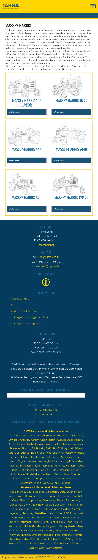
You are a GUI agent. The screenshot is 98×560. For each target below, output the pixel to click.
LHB (25, 526)
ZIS (56, 482)
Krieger (14, 521)
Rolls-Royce (18, 474)
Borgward (67, 448)
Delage (24, 457)
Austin (78, 439)
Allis (22, 491)
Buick (34, 452)
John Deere (54, 517)
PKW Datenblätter (46, 410)
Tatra (67, 474)
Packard (65, 470)
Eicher (28, 504)
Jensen (31, 461)
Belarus (39, 491)
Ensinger (38, 504)
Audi (70, 439)
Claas (22, 500)
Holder (59, 513)
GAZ (61, 457)
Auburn (61, 439)
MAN (32, 526)
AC (10, 435)
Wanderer (73, 478)
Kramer (75, 517)
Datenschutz (25, 557)
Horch (12, 461)
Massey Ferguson (47, 526)
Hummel (77, 513)
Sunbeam (47, 474)
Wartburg (26, 482)
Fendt (78, 504)
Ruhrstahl (43, 539)
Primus (77, 534)
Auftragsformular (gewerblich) (29, 317)
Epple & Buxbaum (55, 504)
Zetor (42, 547)
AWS (49, 444)
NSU (21, 470)
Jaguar (22, 461)
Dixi (32, 457)
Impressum (9, 557)
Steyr (71, 539)
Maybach (25, 465)
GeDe (45, 509)
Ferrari (40, 457)
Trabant (26, 478)
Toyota (17, 478)
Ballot (57, 444)
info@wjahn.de (50, 266)
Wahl (50, 543)
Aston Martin (47, 439)
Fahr (70, 504)
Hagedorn (14, 513)
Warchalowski (62, 543)
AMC (80, 435)
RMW (25, 539)
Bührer (52, 496)
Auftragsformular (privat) (26, 323)
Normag (14, 534)
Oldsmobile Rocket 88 (38, 470)
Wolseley (48, 482)
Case (15, 500)
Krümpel (25, 521)
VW (63, 478)
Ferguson (17, 509)
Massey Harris (67, 526)
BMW (56, 448)
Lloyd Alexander (72, 461)
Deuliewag (49, 500)
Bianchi (25, 448)
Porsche (76, 470)
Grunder (55, 509)
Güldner (66, 509)
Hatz (50, 513)
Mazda (36, 465)
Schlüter (55, 539)
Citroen (13, 457)
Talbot (58, 474)
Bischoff (72, 491)
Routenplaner (46, 244)
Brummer (31, 496)
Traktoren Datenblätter (46, 414)
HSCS (67, 513)
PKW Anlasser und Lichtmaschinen (46, 431)
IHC (38, 517)
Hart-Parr (40, 513)
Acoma (17, 435)
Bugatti (25, 452)
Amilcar (13, 439)
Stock (12, 543)
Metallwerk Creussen (40, 530)
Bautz (30, 491)
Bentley (66, 444)
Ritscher (15, 539)
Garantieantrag (20, 298)
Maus (80, 526)
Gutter (76, 509)
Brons (19, 496)
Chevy (56, 452)
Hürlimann (18, 517)
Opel (55, 470)
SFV (64, 539)
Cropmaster (34, 500)
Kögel (66, 517)
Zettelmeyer (54, 547)
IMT (43, 517)
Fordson (35, 509)
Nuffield (25, 534)
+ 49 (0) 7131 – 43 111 (49, 257)
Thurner (76, 474)
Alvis (73, 435)
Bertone (15, 448)
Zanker (33, 547)
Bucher (42, 496)
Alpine (65, 435)
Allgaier (14, 491)
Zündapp (65, 482)
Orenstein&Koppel (43, 534)
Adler (26, 435)
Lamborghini (45, 461)
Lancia (58, 461)
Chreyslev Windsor (72, 452)
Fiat (47, 457)
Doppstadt (16, 504)
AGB (13, 304)
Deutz (60, 500)
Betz (62, 491)
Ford (54, 457)
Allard (56, 435)
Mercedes (47, 465)
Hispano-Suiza (73, 457)
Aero (33, 435)
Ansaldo (24, 439)
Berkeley (78, 444)
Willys (37, 482)
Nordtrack (77, 530)
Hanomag (27, 513)
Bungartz (63, 496)
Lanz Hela (72, 521)
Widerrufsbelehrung (23, 311)
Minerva (59, 465)
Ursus (41, 543)
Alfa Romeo (45, 435)
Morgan (70, 465)
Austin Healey (17, 444)
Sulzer (33, 543)
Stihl (79, 539)
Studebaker (33, 474)
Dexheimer (72, 500)
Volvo (57, 478)
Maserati (13, 465)
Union (48, 478)
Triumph (38, 478)
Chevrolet (45, 452)
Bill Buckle (38, 448)
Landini (36, 521)
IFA (28, 517)
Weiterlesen (14, 112)
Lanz (45, 521)
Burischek (77, 496)
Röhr (33, 539)
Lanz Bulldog (57, 521)
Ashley (34, 439)
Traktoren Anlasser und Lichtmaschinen (46, 487)
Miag (58, 530)
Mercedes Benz (18, 530)
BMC (49, 448)
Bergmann (52, 491)
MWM (65, 530)
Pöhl (57, 534)
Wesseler (77, 543)
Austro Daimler (36, 444)
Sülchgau (22, 543)
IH (32, 517)
